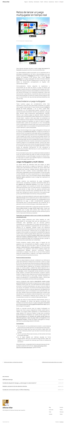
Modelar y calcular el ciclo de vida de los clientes (15, 386)
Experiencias (27, 40)
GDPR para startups (8, 379)
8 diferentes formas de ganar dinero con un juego (52, 362)
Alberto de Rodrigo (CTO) (40, 346)
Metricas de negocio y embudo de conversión (13, 362)
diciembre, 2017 (60, 382)
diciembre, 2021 (60, 379)
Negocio (31, 40)
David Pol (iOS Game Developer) (24, 347)
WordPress (61, 421)
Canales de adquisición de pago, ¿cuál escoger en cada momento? (19, 383)
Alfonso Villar (6, 2)
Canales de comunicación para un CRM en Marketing (16, 389)
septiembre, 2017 (60, 386)
